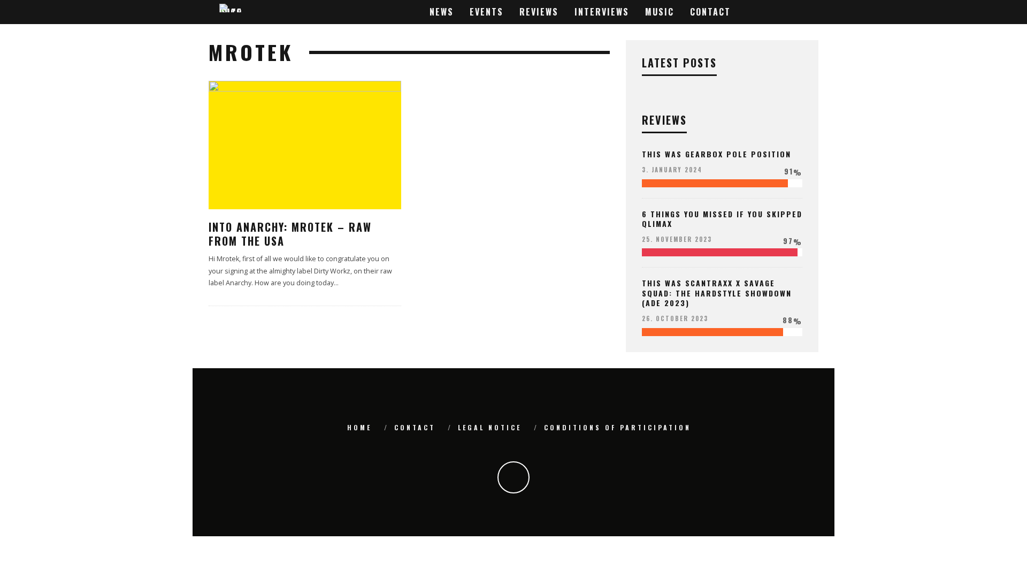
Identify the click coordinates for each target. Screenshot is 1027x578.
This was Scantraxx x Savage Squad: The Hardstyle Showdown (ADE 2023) (717, 292)
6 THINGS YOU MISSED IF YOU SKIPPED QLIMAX (722, 218)
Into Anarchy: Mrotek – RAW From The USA (290, 234)
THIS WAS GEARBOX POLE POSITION (716, 153)
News (442, 11)
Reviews (538, 11)
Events (486, 11)
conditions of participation (617, 427)
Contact (710, 11)
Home (359, 427)
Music (659, 11)
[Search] (808, 12)
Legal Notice (490, 427)
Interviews (601, 11)
